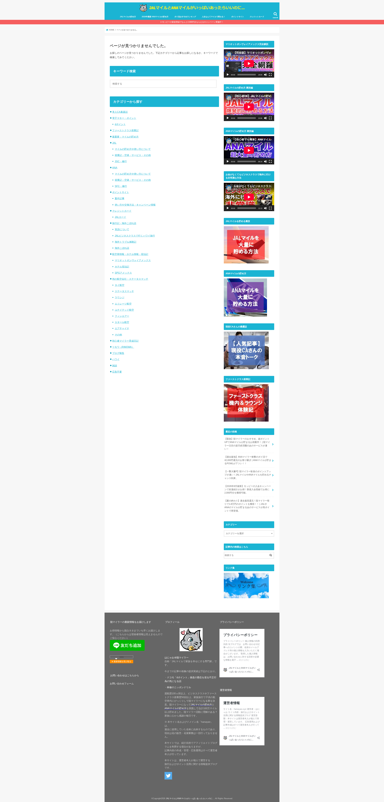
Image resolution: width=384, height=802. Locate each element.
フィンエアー (122, 316)
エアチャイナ (122, 328)
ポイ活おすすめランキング (185, 17)
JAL (114, 142)
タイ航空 (119, 285)
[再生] (227, 74)
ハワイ (115, 359)
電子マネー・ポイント (124, 118)
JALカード (120, 217)
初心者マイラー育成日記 (125, 340)
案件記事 (119, 198)
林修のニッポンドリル (179, 687)
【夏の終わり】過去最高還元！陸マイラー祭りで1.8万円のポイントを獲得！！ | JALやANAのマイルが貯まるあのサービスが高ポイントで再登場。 (247, 506)
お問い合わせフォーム (122, 683)
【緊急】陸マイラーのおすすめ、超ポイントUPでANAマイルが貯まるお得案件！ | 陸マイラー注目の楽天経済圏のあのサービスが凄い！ (247, 444)
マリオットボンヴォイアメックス (133, 260)
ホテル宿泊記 (122, 266)
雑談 (114, 365)
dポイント (120, 124)
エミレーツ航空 (123, 303)
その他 (118, 334)
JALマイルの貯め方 (128, 17)
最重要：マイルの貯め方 (125, 136)
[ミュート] (265, 74)
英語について (122, 229)
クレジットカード (257, 17)
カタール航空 (122, 322)
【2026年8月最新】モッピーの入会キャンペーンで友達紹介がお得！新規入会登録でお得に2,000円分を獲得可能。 (247, 489)
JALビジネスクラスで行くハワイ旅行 (135, 235)
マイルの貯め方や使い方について (133, 149)
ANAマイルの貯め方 (175, 708)
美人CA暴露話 (120, 112)
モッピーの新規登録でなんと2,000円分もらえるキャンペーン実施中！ (193, 22)
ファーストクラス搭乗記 (125, 130)
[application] (249, 63)
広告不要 (117, 371)
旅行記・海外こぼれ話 (124, 223)
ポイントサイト (237, 17)
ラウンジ (119, 297)
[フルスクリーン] (270, 74)
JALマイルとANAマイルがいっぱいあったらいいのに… (190, 798)
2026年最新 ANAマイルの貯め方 (155, 17)
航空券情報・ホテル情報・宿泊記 (130, 254)
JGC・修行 (121, 161)
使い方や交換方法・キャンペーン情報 (135, 204)
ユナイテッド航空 (124, 309)
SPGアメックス (123, 272)
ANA (114, 167)
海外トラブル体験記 (125, 241)
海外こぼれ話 (122, 248)
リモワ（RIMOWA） (123, 347)
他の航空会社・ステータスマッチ (130, 279)
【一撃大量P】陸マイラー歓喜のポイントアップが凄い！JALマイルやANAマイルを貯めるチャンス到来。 (247, 474)
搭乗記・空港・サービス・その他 (133, 155)
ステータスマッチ (124, 291)
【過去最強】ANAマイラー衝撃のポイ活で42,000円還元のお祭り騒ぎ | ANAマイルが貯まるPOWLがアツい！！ (247, 460)
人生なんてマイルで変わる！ (213, 17)
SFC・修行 (121, 186)
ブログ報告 (118, 353)
